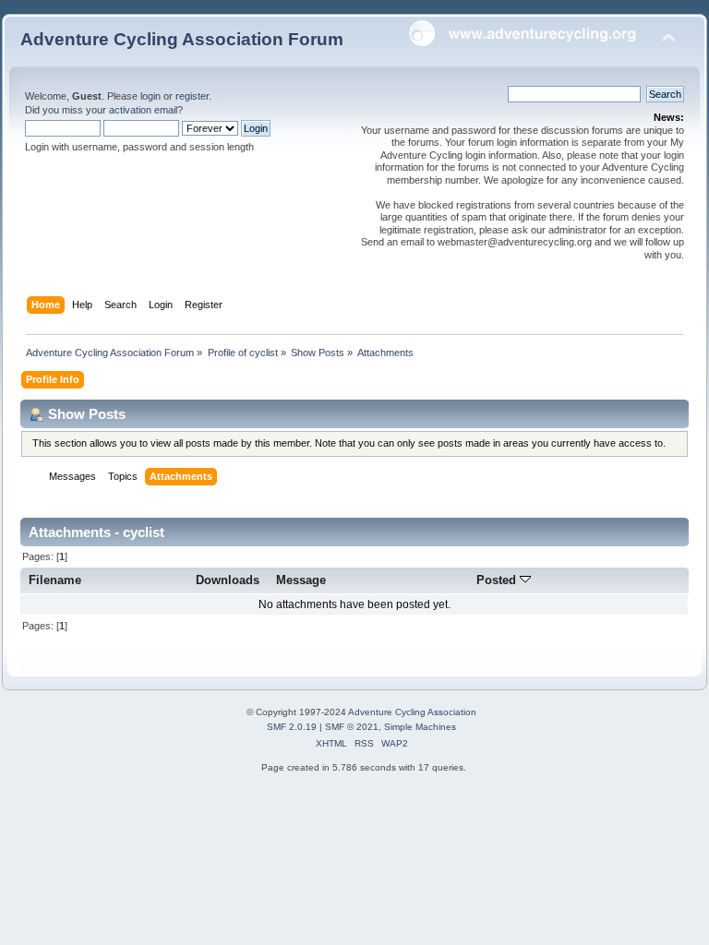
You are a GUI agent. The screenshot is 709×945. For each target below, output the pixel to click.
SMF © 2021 (352, 727)
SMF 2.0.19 (292, 727)
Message (301, 580)
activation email (143, 109)
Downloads (227, 580)
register (192, 96)
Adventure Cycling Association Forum (181, 39)
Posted (498, 580)
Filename (55, 580)
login (150, 96)
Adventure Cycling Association (412, 712)
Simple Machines (420, 727)
